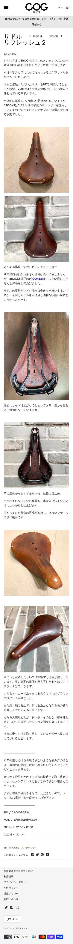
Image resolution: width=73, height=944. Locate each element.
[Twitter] (6, 908)
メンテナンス (28, 847)
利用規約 (8, 876)
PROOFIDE (36, 279)
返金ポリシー (11, 893)
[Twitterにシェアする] (37, 854)
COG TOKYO (20, 928)
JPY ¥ (10, 919)
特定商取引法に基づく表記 (18, 871)
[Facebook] (11, 908)
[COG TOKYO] (36, 8)
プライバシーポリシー (16, 882)
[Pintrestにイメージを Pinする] (42, 854)
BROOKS (14, 847)
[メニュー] (6, 9)
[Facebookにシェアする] (32, 854)
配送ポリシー (11, 888)
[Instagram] (17, 908)
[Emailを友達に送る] (47, 854)
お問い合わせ (11, 899)
